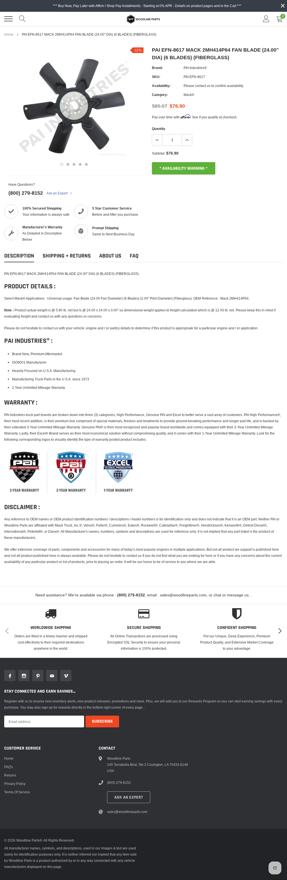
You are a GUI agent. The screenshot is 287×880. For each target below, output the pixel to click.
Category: (160, 95)
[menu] (8, 19)
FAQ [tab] (134, 255)
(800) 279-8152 (25, 193)
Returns (10, 775)
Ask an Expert (57, 193)
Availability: (161, 86)
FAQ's (8, 767)
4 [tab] (80, 164)
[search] (22, 19)
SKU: (156, 77)
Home (8, 34)
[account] (266, 19)
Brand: (157, 68)
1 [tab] (61, 164)
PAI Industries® (195, 68)
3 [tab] (74, 164)
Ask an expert (128, 797)
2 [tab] (67, 164)
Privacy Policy (15, 784)
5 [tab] (86, 164)
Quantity (158, 129)
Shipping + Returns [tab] (67, 255)
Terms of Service (17, 792)
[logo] (143, 19)
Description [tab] (19, 255)
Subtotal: (158, 153)
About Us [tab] (110, 255)
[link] (9, 675)
